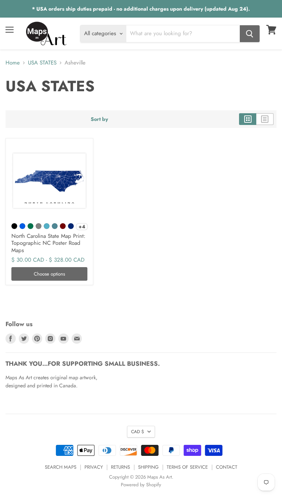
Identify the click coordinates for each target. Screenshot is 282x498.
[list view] (265, 119)
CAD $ (137, 431)
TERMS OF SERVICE (187, 467)
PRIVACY (93, 467)
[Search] (250, 33)
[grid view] (247, 119)
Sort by (99, 119)
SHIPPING (148, 467)
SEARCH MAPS (60, 467)
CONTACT (226, 467)
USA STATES (42, 63)
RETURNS (120, 467)
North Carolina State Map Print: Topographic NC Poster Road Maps (48, 243)
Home (13, 63)
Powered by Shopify (141, 484)
